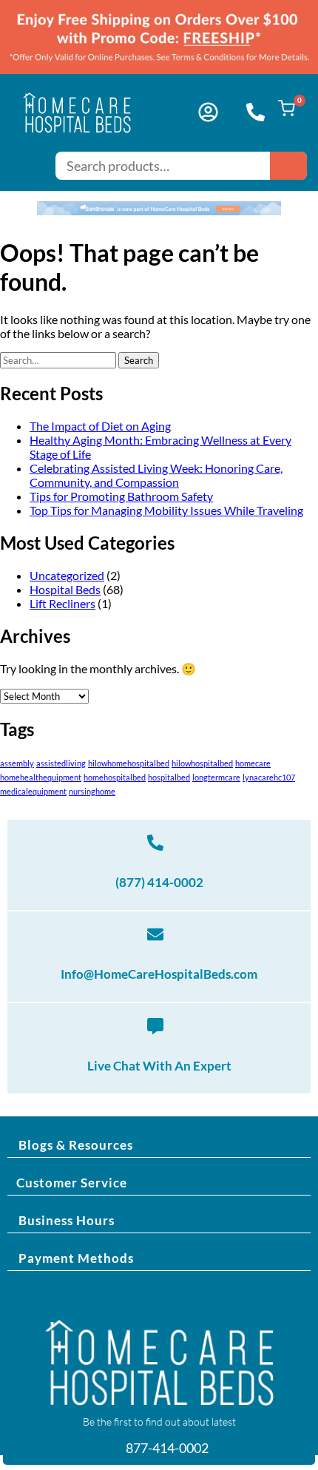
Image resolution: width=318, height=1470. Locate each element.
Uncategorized (67, 575)
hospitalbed (169, 777)
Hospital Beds (65, 589)
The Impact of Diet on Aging (100, 426)
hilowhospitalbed (202, 763)
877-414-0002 (166, 1448)
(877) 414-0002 (159, 882)
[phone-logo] (255, 112)
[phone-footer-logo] (155, 843)
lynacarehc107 (269, 777)
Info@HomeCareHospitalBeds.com (159, 974)
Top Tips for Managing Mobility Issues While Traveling (166, 510)
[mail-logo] (155, 934)
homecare (253, 763)
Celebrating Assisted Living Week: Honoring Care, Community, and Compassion (156, 475)
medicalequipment (33, 791)
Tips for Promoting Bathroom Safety (121, 496)
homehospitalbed (115, 777)
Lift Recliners (62, 603)
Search (288, 166)
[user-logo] (208, 112)
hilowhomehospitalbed (128, 763)
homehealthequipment (40, 777)
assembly (17, 763)
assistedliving (61, 763)
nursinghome (92, 791)
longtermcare (216, 777)
